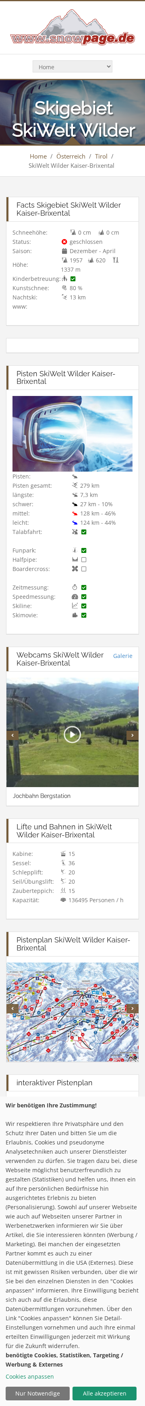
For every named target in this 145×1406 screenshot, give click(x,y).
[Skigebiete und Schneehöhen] (72, 27)
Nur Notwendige (37, 1393)
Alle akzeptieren (104, 1393)
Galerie (123, 656)
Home (38, 156)
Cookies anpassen (30, 1376)
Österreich (70, 156)
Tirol (101, 156)
